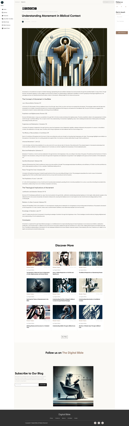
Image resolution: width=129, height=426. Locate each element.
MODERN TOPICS (30, 11)
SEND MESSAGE (122, 32)
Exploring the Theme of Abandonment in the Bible (38, 300)
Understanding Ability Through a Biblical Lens (64, 326)
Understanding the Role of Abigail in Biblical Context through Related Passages (64, 300)
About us (64, 418)
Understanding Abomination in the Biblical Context (89, 300)
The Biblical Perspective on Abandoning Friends (90, 272)
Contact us (57, 418)
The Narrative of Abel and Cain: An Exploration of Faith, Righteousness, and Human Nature (38, 273)
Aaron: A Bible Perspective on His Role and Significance (63, 273)
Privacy (51, 418)
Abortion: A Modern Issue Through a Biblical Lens (90, 326)
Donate (75, 418)
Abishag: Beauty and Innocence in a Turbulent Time (38, 326)
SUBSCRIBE (43, 384)
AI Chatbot (70, 418)
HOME (23, 11)
